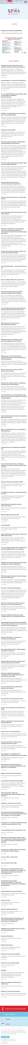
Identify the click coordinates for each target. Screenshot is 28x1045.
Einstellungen (4, 1042)
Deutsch (2, 0)
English (5, 0)
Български (2, 2)
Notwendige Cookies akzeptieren (8, 1039)
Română (21, 0)
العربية (7, 2)
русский (17, 0)
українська (11, 2)
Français (9, 0)
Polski (13, 0)
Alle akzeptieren (5, 1036)
